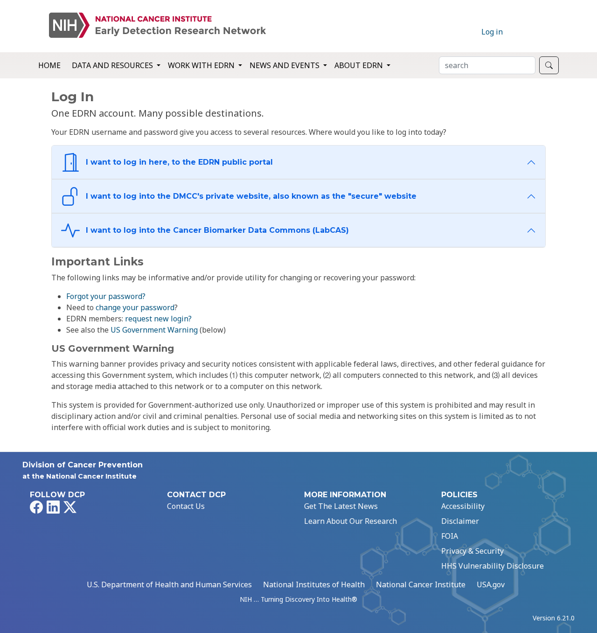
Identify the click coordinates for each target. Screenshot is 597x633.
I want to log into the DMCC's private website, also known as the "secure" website (250, 196)
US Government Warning (154, 330)
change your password (135, 307)
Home (49, 65)
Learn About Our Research (350, 521)
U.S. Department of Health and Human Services (169, 584)
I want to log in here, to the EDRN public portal (178, 162)
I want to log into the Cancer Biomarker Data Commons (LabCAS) (216, 230)
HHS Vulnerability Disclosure (492, 566)
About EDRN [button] (359, 65)
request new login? (158, 318)
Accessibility (463, 506)
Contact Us (186, 506)
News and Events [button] (285, 65)
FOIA (449, 536)
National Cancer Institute (420, 584)
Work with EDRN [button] (202, 65)
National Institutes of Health (314, 584)
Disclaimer (460, 521)
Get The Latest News (341, 506)
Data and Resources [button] (113, 65)
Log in (492, 32)
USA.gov (491, 584)
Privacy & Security (472, 551)
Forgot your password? (106, 296)
